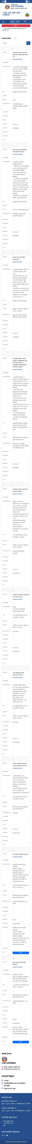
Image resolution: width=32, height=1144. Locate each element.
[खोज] (28, 43)
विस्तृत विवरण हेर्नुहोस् (18, 59)
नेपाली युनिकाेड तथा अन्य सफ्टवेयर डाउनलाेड (14, 1084)
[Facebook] (2, 1135)
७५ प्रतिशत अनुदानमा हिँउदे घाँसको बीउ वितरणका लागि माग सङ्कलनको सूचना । (15, 29)
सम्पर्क (25, 21)
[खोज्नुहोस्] (17, 21)
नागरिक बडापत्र (6, 38)
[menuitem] (4, 1)
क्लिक (21, 953)
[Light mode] (27, 1)
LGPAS (6, 1080)
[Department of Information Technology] (7, 6)
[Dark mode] (29, 1)
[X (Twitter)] (4, 1135)
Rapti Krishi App (10, 1088)
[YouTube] (7, 1135)
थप (15, 38)
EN (2, 1)
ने (5, 1)
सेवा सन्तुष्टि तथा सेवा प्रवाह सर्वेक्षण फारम (9, 1122)
